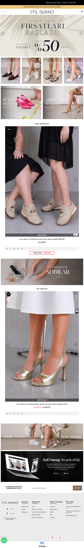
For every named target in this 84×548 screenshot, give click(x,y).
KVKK (33, 506)
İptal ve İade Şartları (37, 517)
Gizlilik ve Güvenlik (37, 509)
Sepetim (52, 517)
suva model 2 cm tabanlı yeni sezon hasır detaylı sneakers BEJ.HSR (42, 239)
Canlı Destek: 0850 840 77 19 (73, 507)
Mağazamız (25, 512)
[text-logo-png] (10, 502)
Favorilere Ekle (76, 128)
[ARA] (6, 11)
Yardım (52, 512)
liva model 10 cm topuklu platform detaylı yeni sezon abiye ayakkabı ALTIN (42, 404)
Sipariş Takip (53, 509)
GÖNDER (77, 488)
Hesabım (52, 506)
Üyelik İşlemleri (36, 514)
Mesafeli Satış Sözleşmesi (39, 512)
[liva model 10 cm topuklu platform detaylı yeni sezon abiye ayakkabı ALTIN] (42, 346)
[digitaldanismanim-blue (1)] (42, 542)
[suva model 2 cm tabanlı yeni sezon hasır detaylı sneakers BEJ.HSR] (42, 181)
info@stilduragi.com (71, 515)
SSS (51, 514)
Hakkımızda (25, 506)
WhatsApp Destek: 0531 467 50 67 (73, 511)
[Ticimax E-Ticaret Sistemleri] (42, 546)
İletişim (24, 509)
